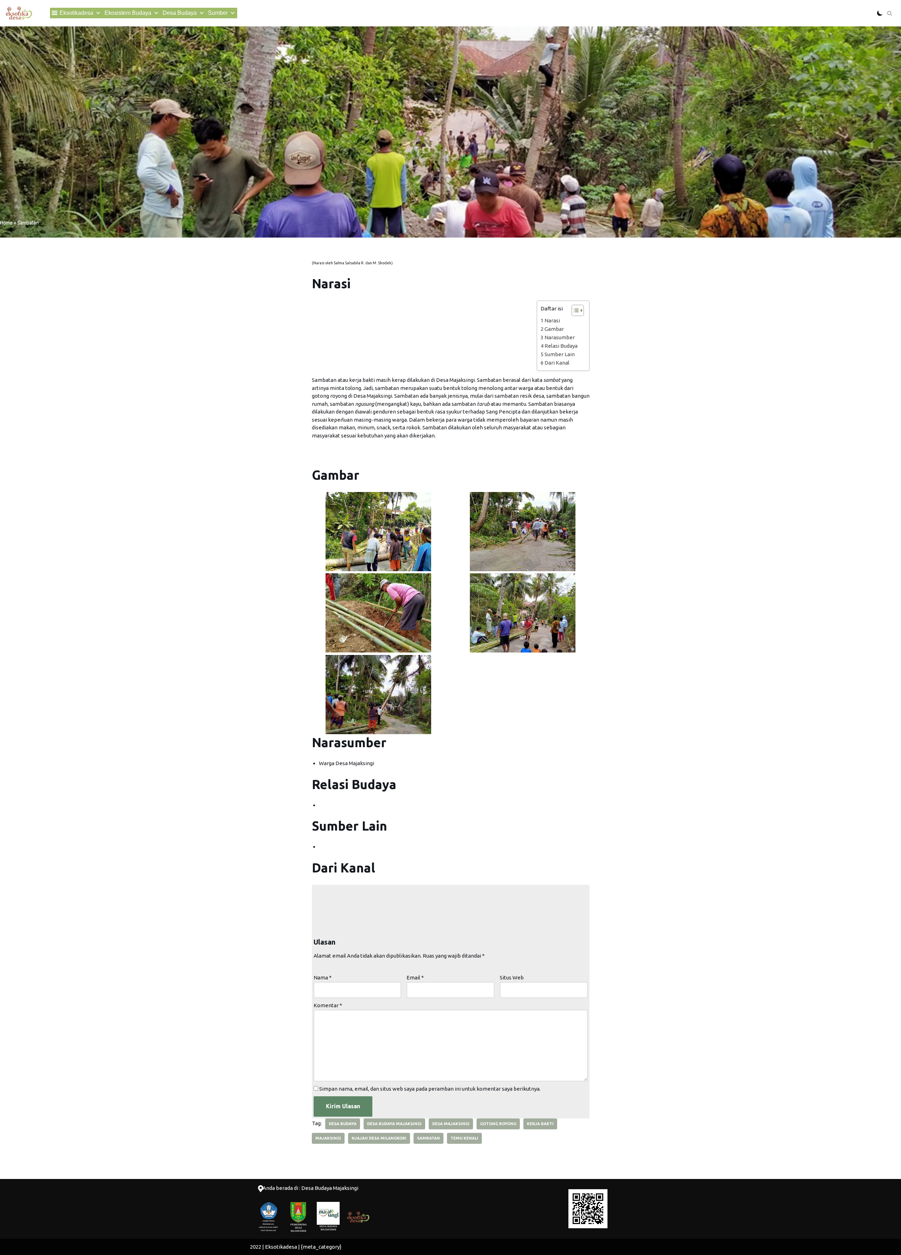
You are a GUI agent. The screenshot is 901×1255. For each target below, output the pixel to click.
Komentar (328, 1005)
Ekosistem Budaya (128, 13)
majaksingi (328, 1138)
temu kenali (464, 1138)
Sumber (218, 13)
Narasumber (559, 337)
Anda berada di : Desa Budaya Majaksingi (310, 1188)
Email (415, 977)
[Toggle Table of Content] (574, 310)
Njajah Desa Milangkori (379, 1138)
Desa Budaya (180, 13)
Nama (323, 977)
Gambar (554, 329)
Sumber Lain (559, 354)
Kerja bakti (540, 1124)
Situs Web (512, 977)
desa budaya (343, 1124)
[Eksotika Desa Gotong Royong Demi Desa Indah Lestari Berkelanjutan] (18, 13)
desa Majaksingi (451, 1124)
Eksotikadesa (76, 13)
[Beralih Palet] (879, 13)
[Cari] (889, 13)
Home (6, 223)
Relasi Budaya (561, 346)
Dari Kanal (556, 363)
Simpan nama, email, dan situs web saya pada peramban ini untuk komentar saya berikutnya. (430, 1089)
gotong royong (498, 1124)
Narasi (552, 320)
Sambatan (428, 1138)
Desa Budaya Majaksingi (394, 1124)
